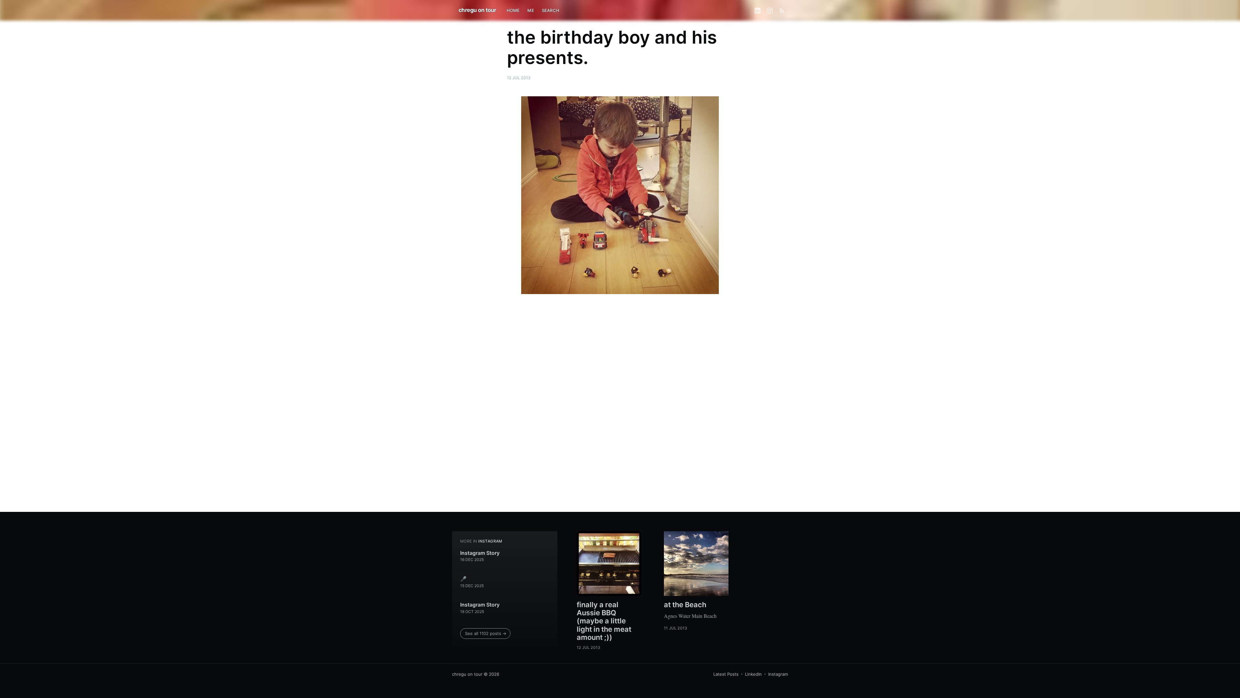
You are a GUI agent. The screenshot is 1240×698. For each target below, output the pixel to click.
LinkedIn (753, 674)
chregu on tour (477, 10)
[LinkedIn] (757, 10)
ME (530, 10)
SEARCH (550, 10)
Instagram (778, 674)
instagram (490, 541)
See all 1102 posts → (485, 633)
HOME (513, 10)
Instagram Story (480, 553)
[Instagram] (770, 10)
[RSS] (782, 10)
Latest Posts (726, 674)
